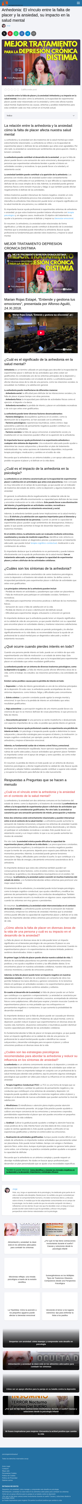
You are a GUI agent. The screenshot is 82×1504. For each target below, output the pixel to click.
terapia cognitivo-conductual (44, 543)
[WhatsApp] (16, 33)
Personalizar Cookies (9, 1473)
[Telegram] (27, 33)
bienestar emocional (64, 218)
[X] (4, 33)
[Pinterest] (10, 33)
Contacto (5, 1468)
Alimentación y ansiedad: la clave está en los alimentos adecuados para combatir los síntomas (35, 1492)
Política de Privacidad (9, 1478)
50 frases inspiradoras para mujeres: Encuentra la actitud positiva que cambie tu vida (32, 1500)
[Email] (33, 33)
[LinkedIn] (21, 33)
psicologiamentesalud (10, 1454)
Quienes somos (7, 1480)
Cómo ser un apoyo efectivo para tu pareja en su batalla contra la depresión (29, 1494)
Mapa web (6, 1471)
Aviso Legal (6, 1466)
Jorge (8, 25)
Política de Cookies (8, 1475)
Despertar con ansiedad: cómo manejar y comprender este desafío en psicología (30, 1489)
